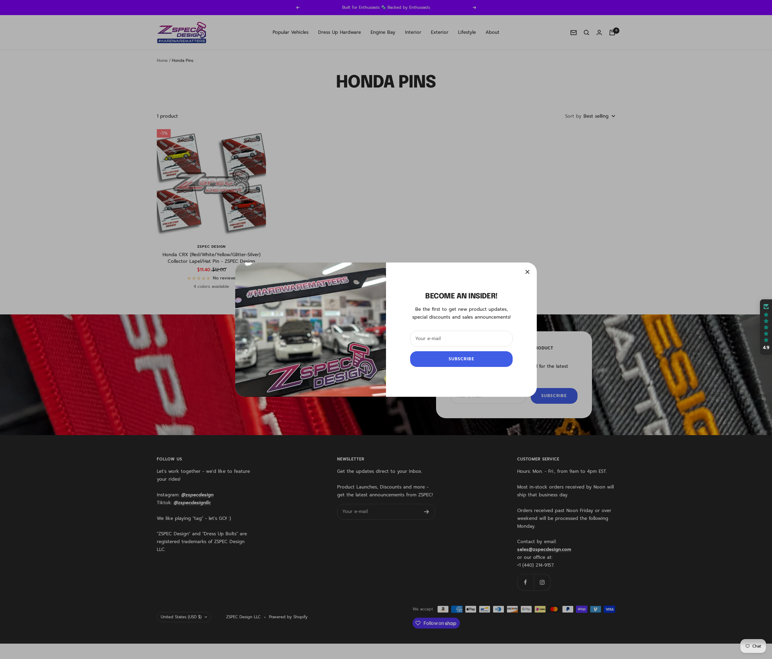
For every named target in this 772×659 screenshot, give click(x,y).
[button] (766, 327)
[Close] (527, 272)
